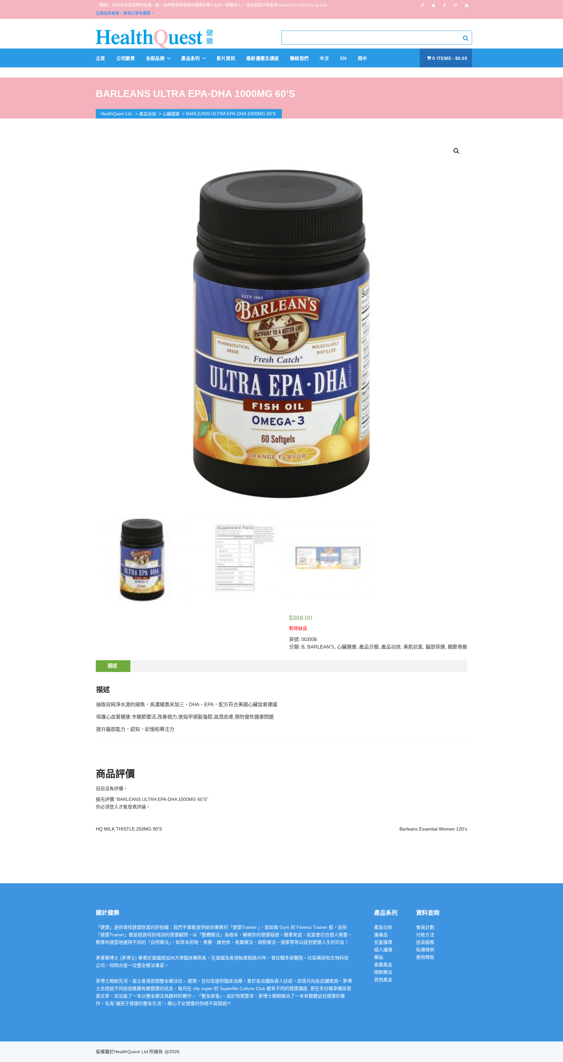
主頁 (100, 58)
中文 (324, 58)
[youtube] (466, 5)
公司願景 (125, 58)
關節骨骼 (457, 647)
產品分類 (369, 647)
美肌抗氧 (413, 647)
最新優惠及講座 (262, 58)
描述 (112, 665)
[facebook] (444, 5)
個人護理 (383, 949)
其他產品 (383, 979)
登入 (114, 806)
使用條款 (425, 957)
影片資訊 (226, 58)
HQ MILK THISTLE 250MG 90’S (129, 828)
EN (343, 58)
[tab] (112, 666)
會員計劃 (425, 927)
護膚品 (381, 934)
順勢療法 (383, 972)
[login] (433, 5)
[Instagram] (455, 5)
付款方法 (425, 934)
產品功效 (391, 647)
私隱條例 (425, 949)
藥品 (378, 957)
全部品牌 (156, 58)
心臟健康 (346, 647)
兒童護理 (383, 942)
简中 (362, 58)
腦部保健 (435, 647)
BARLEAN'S (320, 647)
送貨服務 (425, 942)
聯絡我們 (299, 58)
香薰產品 (383, 964)
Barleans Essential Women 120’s (433, 828)
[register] (422, 5)
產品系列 (191, 58)
